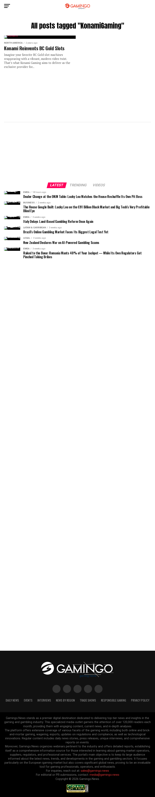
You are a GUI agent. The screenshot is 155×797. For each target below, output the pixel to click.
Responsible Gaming (113, 700)
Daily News (12, 700)
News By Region (65, 700)
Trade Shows (88, 700)
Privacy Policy (140, 700)
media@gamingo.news (104, 775)
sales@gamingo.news (95, 770)
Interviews (44, 700)
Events (28, 700)
